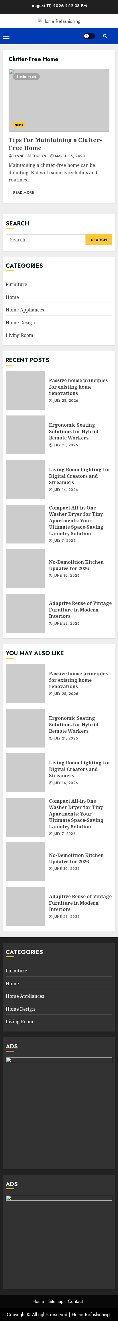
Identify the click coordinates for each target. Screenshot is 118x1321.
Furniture (16, 284)
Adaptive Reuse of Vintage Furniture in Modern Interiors (25, 613)
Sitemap (56, 1301)
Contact (75, 1301)
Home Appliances (25, 310)
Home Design (20, 322)
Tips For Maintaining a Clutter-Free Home (59, 100)
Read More (23, 192)
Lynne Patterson (29, 156)
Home (19, 125)
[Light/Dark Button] (89, 36)
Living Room (19, 335)
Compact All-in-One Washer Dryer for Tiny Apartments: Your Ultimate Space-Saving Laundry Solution (25, 524)
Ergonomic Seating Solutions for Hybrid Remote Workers (25, 434)
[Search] (105, 36)
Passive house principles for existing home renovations (25, 390)
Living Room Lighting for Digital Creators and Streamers (25, 479)
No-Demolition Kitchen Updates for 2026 (25, 568)
